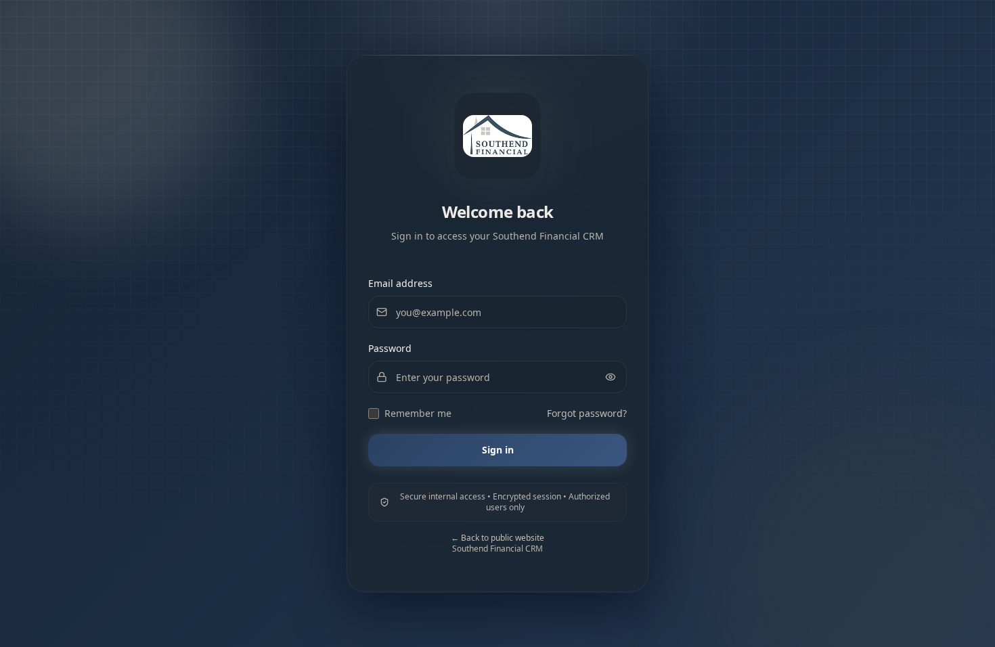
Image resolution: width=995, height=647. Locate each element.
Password (390, 348)
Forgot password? (587, 413)
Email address (400, 283)
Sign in (498, 449)
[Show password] (610, 377)
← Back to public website (497, 537)
